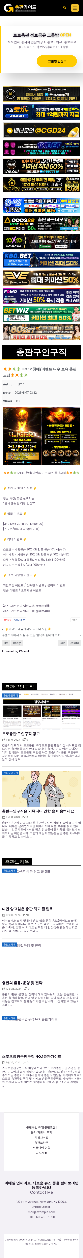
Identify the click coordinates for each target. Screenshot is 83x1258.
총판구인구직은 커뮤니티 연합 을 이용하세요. (38, 811)
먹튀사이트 (41, 1138)
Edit (62, 643)
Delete (74, 643)
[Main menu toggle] (75, 8)
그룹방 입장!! (57, 61)
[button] (65, 8)
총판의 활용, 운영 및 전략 (22, 982)
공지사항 (41, 1153)
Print (75, 620)
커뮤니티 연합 (41, 1148)
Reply (17, 643)
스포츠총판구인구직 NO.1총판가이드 (31, 1056)
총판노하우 (41, 1143)
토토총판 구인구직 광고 (21, 733)
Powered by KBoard (15, 651)
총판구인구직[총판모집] (41, 1127)
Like (7, 620)
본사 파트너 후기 (41, 1132)
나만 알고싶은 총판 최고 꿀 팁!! (27, 908)
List (6, 643)
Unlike (19, 620)
